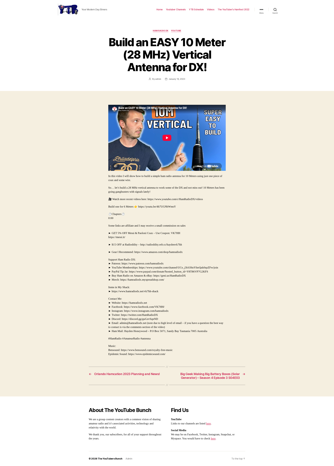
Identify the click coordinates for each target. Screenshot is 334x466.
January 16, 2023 (177, 79)
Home (159, 9)
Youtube (176, 30)
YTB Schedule (196, 9)
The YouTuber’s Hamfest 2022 (233, 9)
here (208, 423)
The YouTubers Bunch (110, 458)
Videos (210, 9)
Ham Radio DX (160, 30)
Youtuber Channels (176, 9)
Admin (129, 458)
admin (158, 79)
